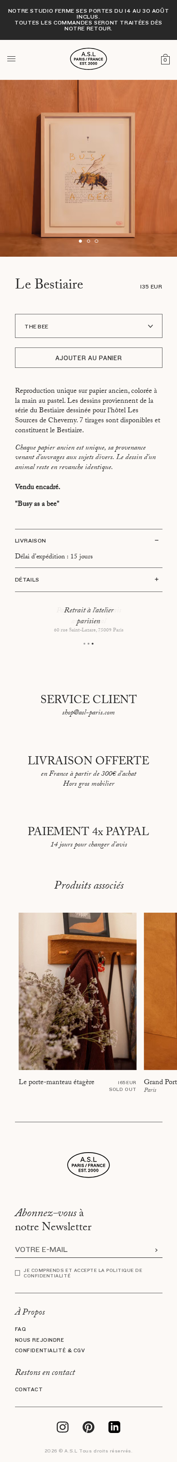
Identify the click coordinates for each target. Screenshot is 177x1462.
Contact (29, 1390)
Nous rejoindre (39, 1340)
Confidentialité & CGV (50, 1351)
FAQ (20, 1329)
